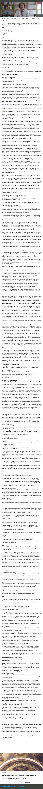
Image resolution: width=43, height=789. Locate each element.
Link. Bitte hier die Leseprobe (17, 740)
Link (22, 622)
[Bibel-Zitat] (21, 762)
